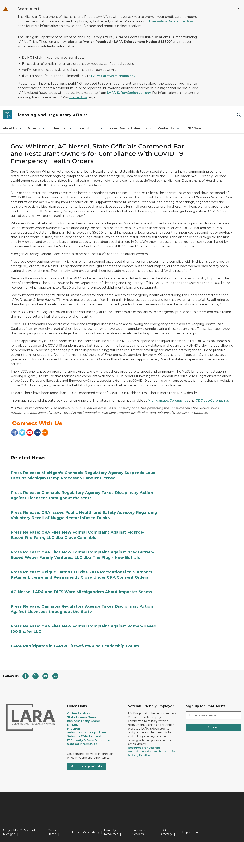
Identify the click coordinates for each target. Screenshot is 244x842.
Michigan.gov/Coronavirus (168, 400)
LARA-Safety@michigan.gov (113, 76)
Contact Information (82, 744)
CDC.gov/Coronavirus (212, 400)
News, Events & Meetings (128, 128)
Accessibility (91, 832)
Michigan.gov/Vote (86, 766)
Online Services (78, 713)
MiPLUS (72, 725)
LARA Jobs (194, 128)
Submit (213, 727)
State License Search (83, 717)
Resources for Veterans (144, 747)
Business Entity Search (84, 721)
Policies (73, 832)
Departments (191, 832)
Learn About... (88, 128)
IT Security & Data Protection (170, 21)
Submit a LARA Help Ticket (86, 732)
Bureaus (34, 128)
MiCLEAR (73, 728)
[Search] (238, 115)
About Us (10, 128)
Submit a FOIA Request (84, 736)
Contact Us (78, 97)
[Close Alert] (238, 8)
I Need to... (59, 128)
